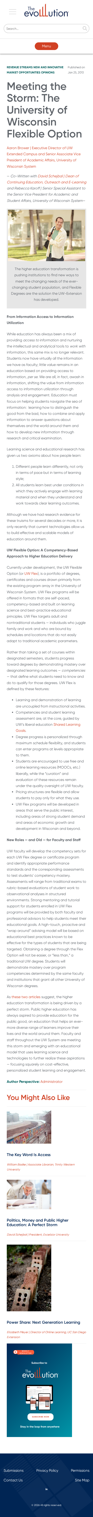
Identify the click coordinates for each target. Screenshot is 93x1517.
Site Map (82, 1480)
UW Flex (31, 573)
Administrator (51, 1081)
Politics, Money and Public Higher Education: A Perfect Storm (37, 1222)
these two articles (26, 997)
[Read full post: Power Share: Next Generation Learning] (29, 1279)
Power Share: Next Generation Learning (43, 1322)
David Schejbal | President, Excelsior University (38, 1234)
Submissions (13, 1470)
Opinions (48, 72)
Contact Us (13, 1480)
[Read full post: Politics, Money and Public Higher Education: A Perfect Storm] (29, 1195)
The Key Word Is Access (29, 1154)
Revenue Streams (20, 67)
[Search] (84, 29)
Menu (46, 46)
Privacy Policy (47, 1470)
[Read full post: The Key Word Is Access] (29, 1127)
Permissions (80, 1470)
